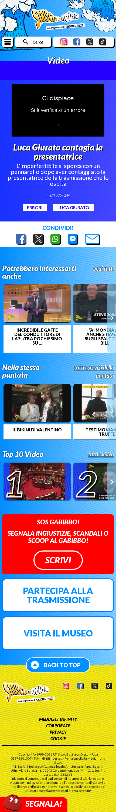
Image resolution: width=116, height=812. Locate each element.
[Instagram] (63, 41)
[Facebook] (76, 41)
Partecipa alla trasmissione (58, 595)
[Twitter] (89, 41)
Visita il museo (58, 633)
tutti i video (101, 454)
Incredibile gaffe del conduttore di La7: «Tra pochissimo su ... (37, 336)
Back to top (62, 665)
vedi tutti (103, 268)
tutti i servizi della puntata (94, 371)
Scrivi (58, 560)
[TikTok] (102, 41)
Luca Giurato (73, 207)
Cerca (38, 41)
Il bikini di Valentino (37, 430)
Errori (34, 207)
